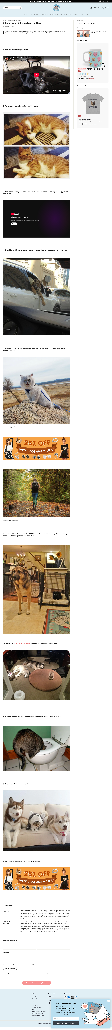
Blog (33, 1009)
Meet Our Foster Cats (37, 1013)
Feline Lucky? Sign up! (65, 1023)
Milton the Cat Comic (49, 15)
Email (38, 945)
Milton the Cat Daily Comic (38, 1011)
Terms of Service (43, 973)
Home (4, 20)
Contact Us (35, 999)
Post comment (10, 968)
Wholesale (35, 1003)
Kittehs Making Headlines (14, 20)
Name (5, 945)
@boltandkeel (14, 520)
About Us (34, 996)
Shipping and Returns (37, 1001)
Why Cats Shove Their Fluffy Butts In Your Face (99, 32)
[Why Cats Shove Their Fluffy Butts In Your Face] (83, 34)
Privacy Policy (32, 973)
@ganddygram (14, 427)
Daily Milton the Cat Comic (63, 1)
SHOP (25, 15)
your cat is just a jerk (22, 643)
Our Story (84, 15)
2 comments (6, 26)
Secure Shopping (36, 1007)
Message (6, 952)
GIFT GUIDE (34, 15)
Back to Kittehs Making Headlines (37, 983)
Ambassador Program (38, 1015)
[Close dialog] (108, 1000)
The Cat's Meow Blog (69, 15)
